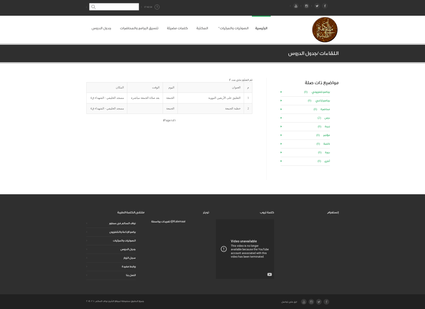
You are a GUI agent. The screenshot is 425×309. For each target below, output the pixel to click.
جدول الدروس (101, 28)
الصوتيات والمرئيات (234, 28)
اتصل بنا (131, 275)
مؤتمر (323, 135)
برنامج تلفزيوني (317, 91)
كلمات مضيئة (177, 28)
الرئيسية (261, 28)
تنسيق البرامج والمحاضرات (139, 28)
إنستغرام (333, 212)
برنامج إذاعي (319, 100)
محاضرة (322, 109)
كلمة (323, 143)
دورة (324, 152)
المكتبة (202, 28)
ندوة (324, 126)
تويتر (206, 212)
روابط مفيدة (129, 266)
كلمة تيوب (267, 212)
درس (324, 117)
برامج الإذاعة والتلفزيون (122, 231)
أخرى (324, 161)
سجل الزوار (130, 257)
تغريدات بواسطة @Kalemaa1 (168, 221)
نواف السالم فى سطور (122, 223)
